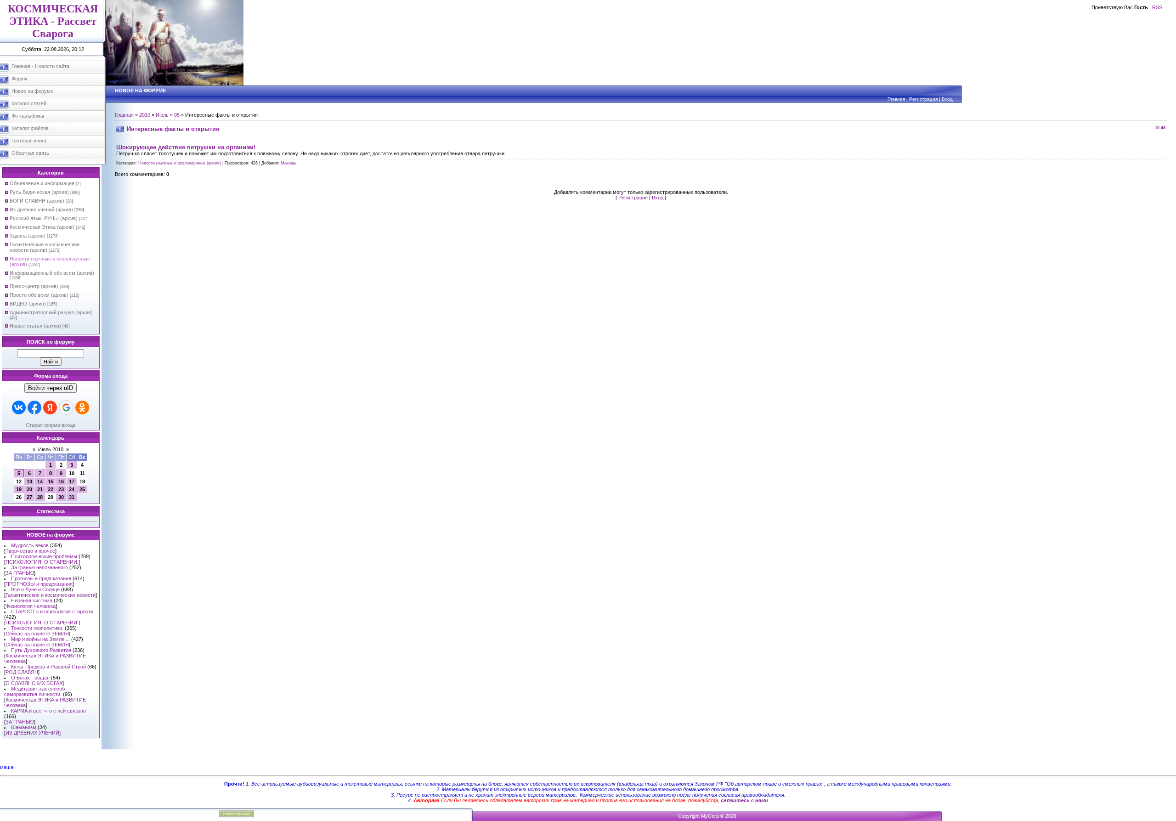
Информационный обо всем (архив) (52, 273)
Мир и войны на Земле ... (40, 639)
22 (50, 489)
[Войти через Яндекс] (50, 407)
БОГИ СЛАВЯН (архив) (37, 201)
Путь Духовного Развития (41, 650)
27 (29, 497)
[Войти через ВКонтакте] (19, 407)
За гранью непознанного (39, 567)
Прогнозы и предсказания (41, 578)
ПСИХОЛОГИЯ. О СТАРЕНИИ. (42, 562)
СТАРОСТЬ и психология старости (52, 611)
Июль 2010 (50, 449)
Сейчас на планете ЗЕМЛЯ (37, 633)
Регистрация (923, 99)
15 (50, 481)
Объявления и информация (42, 183)
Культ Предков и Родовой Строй (48, 666)
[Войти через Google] (66, 407)
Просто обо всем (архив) (39, 295)
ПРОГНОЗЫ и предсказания (39, 584)
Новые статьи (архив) (35, 325)
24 (71, 489)
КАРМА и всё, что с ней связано (48, 710)
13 (29, 481)
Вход (947, 99)
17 (71, 481)
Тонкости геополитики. (37, 628)
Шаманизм (23, 727)
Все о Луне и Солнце (35, 589)
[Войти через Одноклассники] (82, 407)
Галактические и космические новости (51, 595)
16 (61, 481)
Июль (162, 115)
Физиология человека (31, 606)
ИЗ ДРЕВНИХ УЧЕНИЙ (32, 733)
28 (40, 497)
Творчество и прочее (30, 551)
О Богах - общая (30, 677)
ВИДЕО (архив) (28, 303)
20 (29, 489)
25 (82, 489)
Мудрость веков (30, 545)
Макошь (288, 163)
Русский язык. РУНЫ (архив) (44, 218)
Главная (896, 99)
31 (71, 497)
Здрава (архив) (27, 235)
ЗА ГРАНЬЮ (20, 573)
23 (61, 489)
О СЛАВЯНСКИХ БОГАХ (34, 683)
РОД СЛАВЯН (22, 672)
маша (6, 767)
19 (19, 489)
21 (40, 489)
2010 (144, 115)
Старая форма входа (50, 425)
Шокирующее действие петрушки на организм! (185, 147)
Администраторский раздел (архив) (51, 312)
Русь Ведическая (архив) (39, 192)
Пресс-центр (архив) (34, 286)
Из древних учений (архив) (41, 209)
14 (40, 481)
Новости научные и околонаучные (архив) (179, 163)
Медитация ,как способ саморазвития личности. (34, 691)
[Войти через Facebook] (34, 407)
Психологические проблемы (44, 556)
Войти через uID (50, 388)
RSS (1157, 7)
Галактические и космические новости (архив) (44, 247)
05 (177, 115)
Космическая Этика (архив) (42, 227)
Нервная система (31, 600)
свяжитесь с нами (744, 800)
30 (61, 497)
